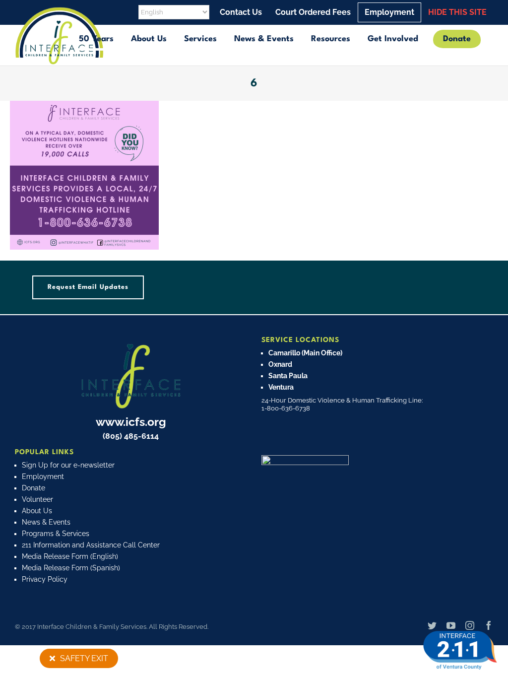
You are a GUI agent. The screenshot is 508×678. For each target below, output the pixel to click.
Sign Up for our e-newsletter (68, 465)
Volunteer (37, 499)
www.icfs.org (131, 421)
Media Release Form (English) (70, 556)
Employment (43, 476)
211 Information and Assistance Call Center (91, 545)
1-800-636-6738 (285, 408)
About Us (37, 511)
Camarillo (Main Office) (305, 353)
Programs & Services (55, 534)
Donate (33, 488)
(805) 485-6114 (131, 436)
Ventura (281, 387)
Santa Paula (288, 376)
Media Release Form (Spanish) (71, 568)
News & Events (46, 522)
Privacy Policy (44, 579)
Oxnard (280, 364)
